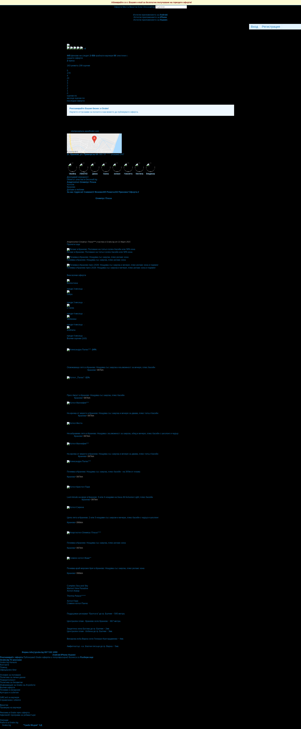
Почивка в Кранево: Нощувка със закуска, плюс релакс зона (96, 260)
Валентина (72, 283)
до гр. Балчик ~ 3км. (103, 631)
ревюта (72, 65)
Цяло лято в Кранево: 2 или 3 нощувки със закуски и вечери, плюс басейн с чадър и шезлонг (113, 517)
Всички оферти (7, 687)
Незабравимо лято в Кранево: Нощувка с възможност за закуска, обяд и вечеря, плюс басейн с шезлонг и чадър (122, 433)
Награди (4, 720)
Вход (254, 26)
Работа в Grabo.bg (9, 722)
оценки (84, 65)
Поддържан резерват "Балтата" (83, 613)
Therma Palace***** (76, 596)
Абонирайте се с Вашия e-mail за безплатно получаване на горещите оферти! (151, 2)
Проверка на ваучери (10, 707)
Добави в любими (75, 189)
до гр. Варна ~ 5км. (109, 646)
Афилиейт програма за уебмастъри (18, 715)
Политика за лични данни (12, 677)
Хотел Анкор (73, 591)
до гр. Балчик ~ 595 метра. (112, 613)
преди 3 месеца (75, 289)
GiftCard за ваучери (9, 697)
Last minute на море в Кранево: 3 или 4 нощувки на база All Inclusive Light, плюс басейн (110, 497)
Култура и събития (9, 692)
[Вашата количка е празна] (150, 10)
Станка (70, 308)
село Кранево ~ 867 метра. (107, 621)
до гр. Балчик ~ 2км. (100, 628)
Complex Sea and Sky (77, 586)
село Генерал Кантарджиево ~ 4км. (106, 639)
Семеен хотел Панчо (77, 603)
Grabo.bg (6, 725)
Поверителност (8, 680)
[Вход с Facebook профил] (290, 26)
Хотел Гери (72, 601)
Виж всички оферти (76, 275)
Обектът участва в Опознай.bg (82, 179)
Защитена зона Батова (78, 628)
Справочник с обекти (10, 700)
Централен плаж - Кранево (80, 621)
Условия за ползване (10, 675)
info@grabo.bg (36, 652)
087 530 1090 (50, 652)
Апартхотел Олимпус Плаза (81, 182)
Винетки (4, 705)
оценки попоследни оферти (76, 99)
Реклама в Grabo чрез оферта (15, 712)
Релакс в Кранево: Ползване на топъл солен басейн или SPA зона (99, 252)
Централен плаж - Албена (80, 631)
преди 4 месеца (75, 313)
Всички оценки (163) (77, 338)
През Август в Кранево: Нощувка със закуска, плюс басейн (96, 395)
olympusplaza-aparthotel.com (85, 131)
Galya (69, 294)
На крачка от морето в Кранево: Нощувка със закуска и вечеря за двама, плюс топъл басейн (112, 413)
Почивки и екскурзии (10, 690)
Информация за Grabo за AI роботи (17, 685)
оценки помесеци (72, 97)
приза (71, 60)
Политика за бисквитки (11, 682)
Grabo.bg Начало (8, 662)
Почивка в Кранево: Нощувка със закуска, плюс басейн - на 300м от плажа (103, 471)
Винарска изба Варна (77, 639)
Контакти (4, 665)
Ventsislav (71, 319)
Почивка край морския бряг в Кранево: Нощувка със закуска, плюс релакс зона (105, 568)
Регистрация (271, 26)
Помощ (3, 667)
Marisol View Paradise (77, 588)
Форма (25, 652)
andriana (71, 330)
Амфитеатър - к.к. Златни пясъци (83, 646)
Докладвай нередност (78, 177)
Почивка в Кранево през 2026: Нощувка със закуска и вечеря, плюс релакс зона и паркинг (111, 268)
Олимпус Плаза (103, 198)
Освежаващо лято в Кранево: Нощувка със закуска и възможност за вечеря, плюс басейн (111, 367)
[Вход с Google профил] (300, 26)
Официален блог (8, 670)
